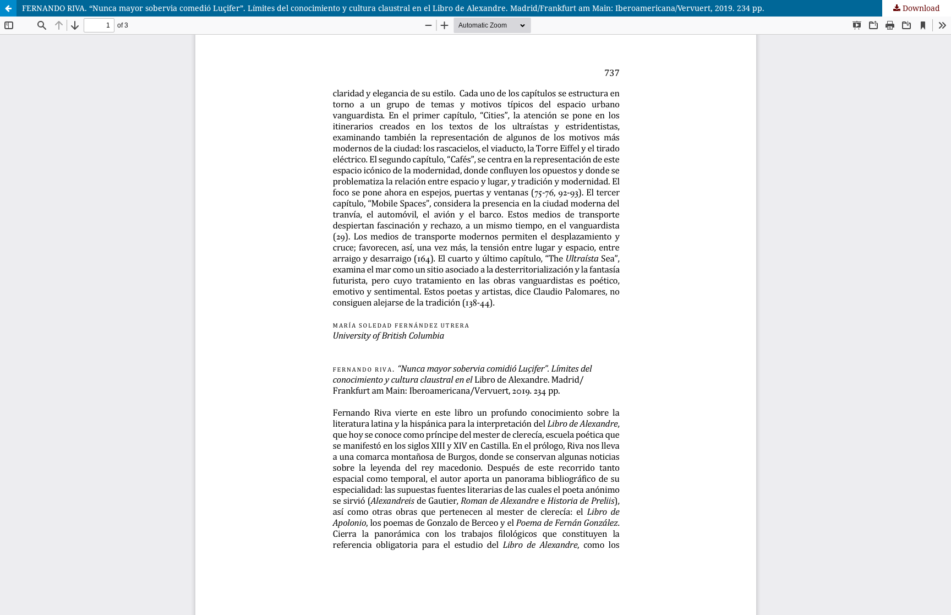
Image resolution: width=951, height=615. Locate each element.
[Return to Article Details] (8, 8)
